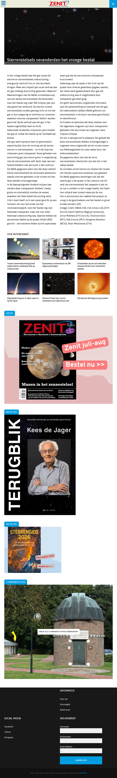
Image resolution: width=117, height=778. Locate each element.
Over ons (64, 699)
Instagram (8, 737)
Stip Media (83, 773)
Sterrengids (65, 704)
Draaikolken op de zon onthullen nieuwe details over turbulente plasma (91, 266)
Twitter (7, 732)
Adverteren (65, 710)
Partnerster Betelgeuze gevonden (92, 298)
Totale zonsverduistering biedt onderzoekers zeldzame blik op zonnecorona (21, 266)
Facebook (8, 726)
